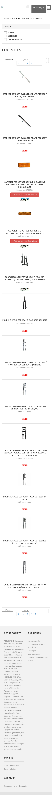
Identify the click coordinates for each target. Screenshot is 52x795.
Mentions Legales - (34, 641)
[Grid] (44, 60)
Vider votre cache (34, 654)
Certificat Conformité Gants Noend (38, 658)
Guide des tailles (9, 769)
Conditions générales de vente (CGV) (36, 645)
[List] (47, 60)
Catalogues (32, 651)
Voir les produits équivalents (25, 195)
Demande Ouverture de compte (15, 786)
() (10, 32)
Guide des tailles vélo (11, 765)
